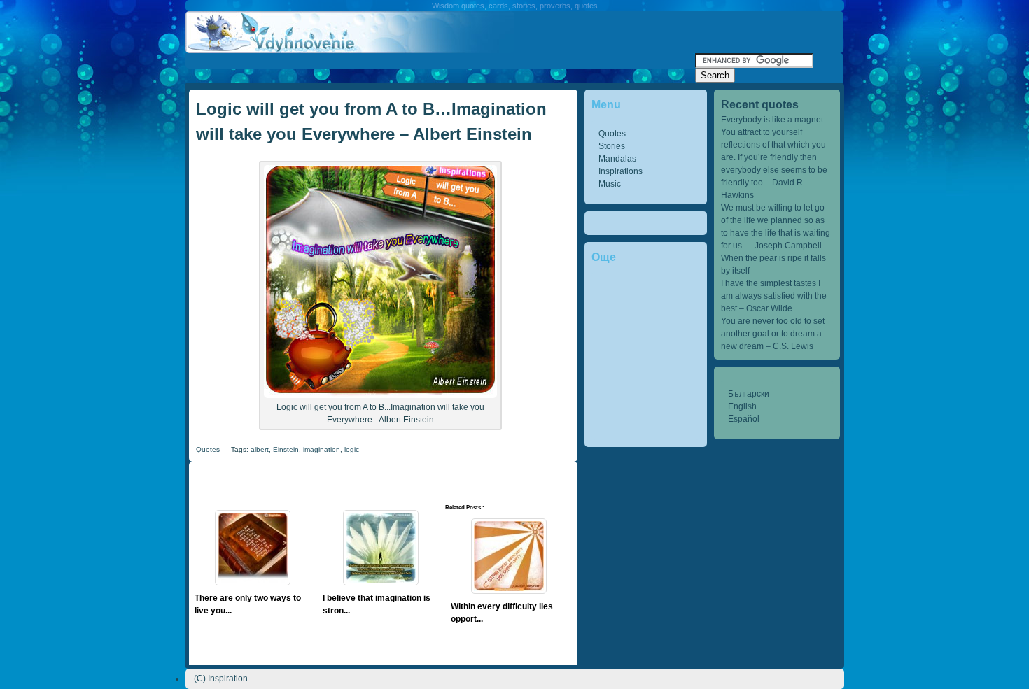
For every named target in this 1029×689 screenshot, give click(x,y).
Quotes (612, 133)
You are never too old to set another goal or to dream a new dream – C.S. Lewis (773, 333)
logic (351, 449)
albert (260, 449)
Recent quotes (760, 105)
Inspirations (620, 171)
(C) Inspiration (221, 678)
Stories (611, 146)
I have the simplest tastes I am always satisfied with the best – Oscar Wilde (774, 295)
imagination (321, 449)
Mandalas (617, 159)
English (742, 406)
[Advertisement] (440, 58)
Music (609, 184)
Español (744, 419)
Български (748, 394)
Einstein (286, 449)
